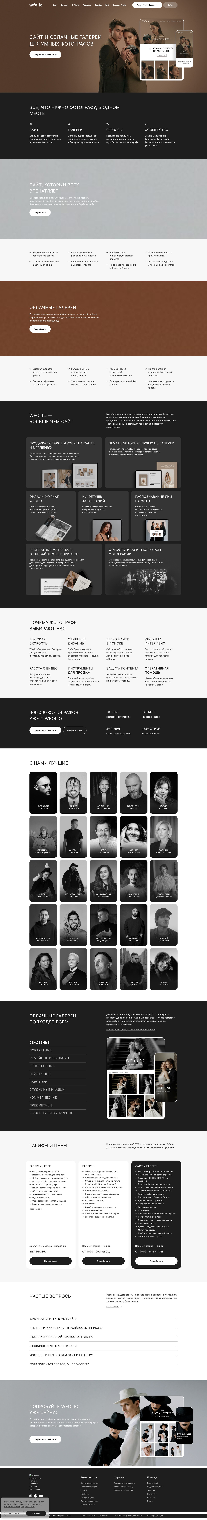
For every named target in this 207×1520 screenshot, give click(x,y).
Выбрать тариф (74, 730)
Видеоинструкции (155, 1487)
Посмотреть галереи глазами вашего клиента (130, 1029)
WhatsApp (151, 1497)
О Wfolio (75, 5)
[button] (57, 1043)
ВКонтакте (151, 1494)
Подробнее (34, 1209)
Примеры (87, 5)
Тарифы (98, 5)
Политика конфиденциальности (128, 1515)
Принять (36, 1513)
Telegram (151, 1490)
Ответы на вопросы (89, 1501)
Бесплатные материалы (124, 1483)
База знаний (112, 1306)
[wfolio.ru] (35, 4)
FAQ (107, 5)
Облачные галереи (89, 1487)
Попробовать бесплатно (147, 5)
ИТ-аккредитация (155, 1515)
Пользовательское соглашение (94, 1515)
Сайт (55, 5)
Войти (170, 5)
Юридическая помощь (124, 1487)
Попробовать (40, 212)
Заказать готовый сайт (124, 1490)
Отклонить (14, 1513)
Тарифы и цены (87, 1497)
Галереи (64, 5)
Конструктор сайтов (89, 1483)
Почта (149, 1501)
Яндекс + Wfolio (119, 5)
